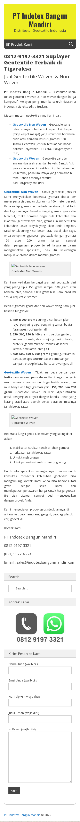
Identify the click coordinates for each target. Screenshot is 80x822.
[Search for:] (40, 588)
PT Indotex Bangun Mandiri (40, 19)
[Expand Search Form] (71, 44)
